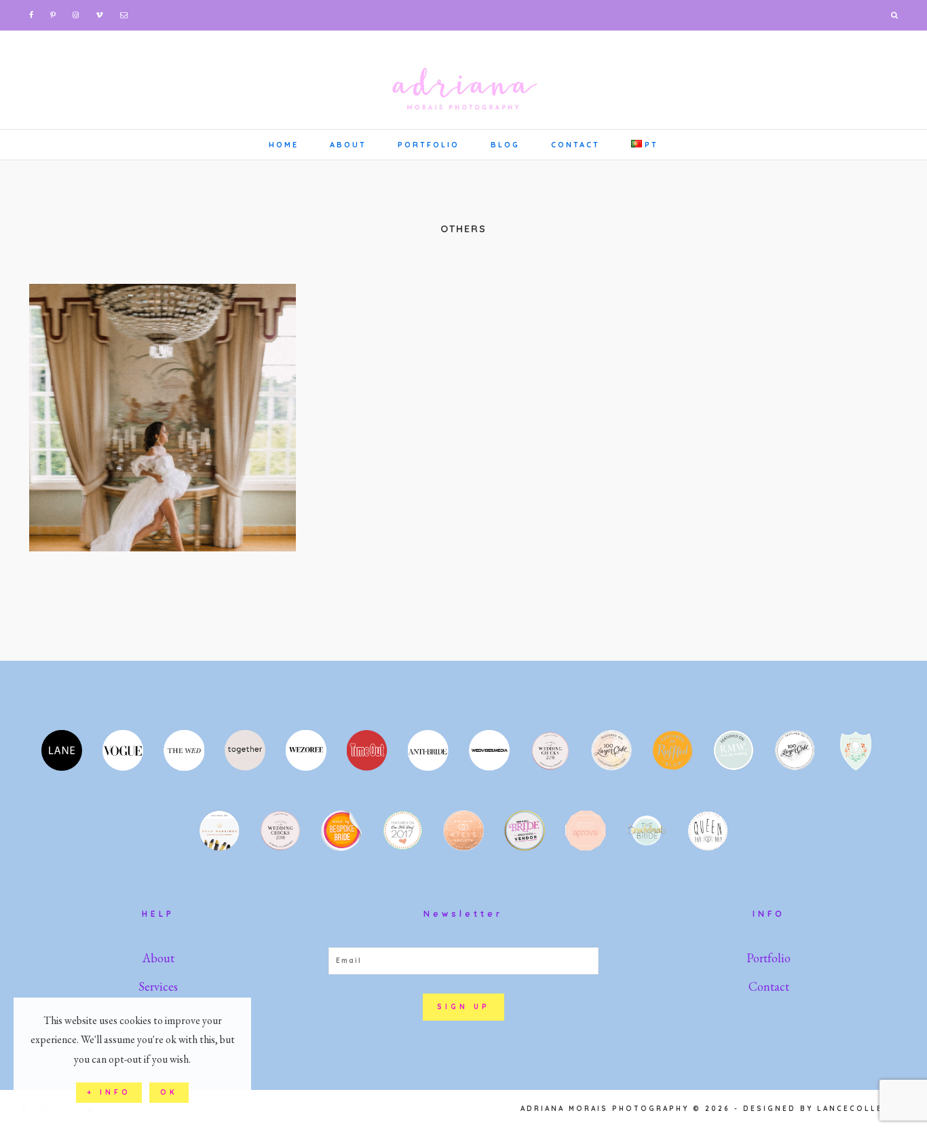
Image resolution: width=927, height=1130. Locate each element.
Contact (769, 986)
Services (158, 986)
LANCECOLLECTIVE (865, 1108)
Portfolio (768, 958)
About (158, 958)
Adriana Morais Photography (463, 78)
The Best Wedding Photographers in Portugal (162, 417)
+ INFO (109, 1092)
